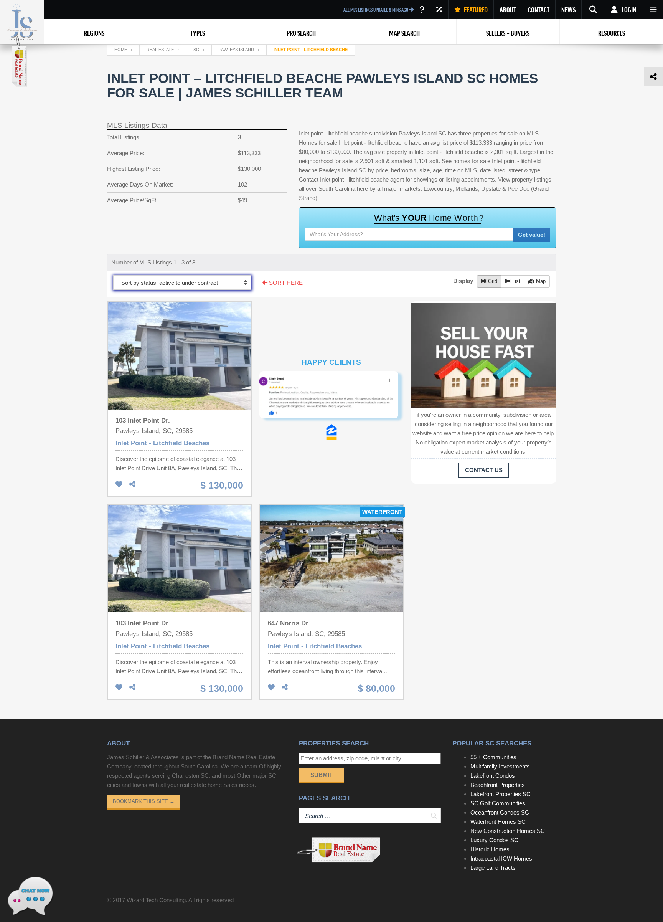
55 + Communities (493, 757)
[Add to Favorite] (118, 484)
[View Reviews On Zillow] (331, 432)
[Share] (132, 484)
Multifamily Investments (500, 766)
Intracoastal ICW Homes (501, 858)
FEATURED (475, 9)
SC (196, 49)
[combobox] (182, 282)
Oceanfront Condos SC (499, 812)
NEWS (568, 9)
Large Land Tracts (493, 867)
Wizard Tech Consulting (156, 900)
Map (541, 281)
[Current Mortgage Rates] (439, 9)
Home (120, 49)
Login (628, 9)
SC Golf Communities (497, 803)
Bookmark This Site (144, 801)
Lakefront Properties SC (500, 794)
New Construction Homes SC (507, 831)
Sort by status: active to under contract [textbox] (169, 282)
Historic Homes (490, 849)
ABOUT (508, 9)
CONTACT (538, 9)
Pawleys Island (236, 49)
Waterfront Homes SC (498, 821)
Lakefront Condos (492, 775)
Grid (492, 281)
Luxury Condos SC (494, 840)
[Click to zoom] (331, 397)
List (516, 281)
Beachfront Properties (497, 785)
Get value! (531, 234)
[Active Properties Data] (422, 9)
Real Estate (160, 49)
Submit (321, 775)
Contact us (484, 470)
